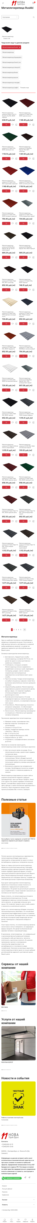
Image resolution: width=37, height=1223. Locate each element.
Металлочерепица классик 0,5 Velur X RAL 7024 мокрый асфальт (26, 578)
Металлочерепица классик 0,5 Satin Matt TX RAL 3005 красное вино (10, 511)
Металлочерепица (8, 52)
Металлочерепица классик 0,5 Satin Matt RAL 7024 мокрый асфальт (26, 314)
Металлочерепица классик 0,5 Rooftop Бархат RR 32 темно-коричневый (8, 248)
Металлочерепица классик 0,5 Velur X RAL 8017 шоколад (9, 611)
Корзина (4, 1192)
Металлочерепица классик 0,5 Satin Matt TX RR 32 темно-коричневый (27, 545)
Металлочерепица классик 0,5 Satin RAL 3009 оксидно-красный (9, 214)
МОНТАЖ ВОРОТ (7, 1062)
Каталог (4, 1186)
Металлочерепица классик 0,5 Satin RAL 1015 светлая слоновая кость (9, 314)
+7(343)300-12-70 (7, 1144)
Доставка (4, 1007)
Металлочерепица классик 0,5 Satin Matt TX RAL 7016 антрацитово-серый (27, 512)
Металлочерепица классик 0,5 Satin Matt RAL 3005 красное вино (9, 478)
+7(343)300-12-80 (7, 1146)
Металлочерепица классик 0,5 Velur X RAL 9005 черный (26, 611)
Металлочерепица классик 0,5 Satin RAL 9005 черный (26, 281)
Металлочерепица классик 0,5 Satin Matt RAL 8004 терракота (9, 347)
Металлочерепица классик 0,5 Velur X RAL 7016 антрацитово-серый (9, 578)
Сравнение (5, 1195)
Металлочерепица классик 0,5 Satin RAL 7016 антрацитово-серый (26, 214)
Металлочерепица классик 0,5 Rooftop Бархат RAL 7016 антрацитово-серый (25, 380)
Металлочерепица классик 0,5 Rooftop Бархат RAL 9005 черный (27, 247)
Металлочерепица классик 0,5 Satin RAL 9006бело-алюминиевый (27, 347)
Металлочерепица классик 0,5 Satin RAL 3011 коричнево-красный (9, 182)
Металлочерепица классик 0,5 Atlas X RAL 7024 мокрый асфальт (26, 413)
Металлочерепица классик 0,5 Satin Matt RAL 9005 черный (9, 413)
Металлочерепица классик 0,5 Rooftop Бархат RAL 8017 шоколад (25, 149)
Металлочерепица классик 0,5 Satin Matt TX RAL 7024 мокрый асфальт (10, 545)
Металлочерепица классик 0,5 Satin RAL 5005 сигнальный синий (26, 182)
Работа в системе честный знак (12, 1117)
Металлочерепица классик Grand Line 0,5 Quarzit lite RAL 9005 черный (9, 115)
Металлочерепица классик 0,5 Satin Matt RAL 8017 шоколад (9, 281)
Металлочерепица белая (10, 72)
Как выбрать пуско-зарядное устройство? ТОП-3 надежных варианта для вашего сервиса (18, 840)
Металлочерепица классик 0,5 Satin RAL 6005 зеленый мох (9, 148)
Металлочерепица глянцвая (10, 82)
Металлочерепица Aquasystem (11, 57)
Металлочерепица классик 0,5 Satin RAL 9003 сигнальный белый (9, 379)
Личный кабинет (7, 1189)
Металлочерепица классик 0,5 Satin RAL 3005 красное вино (26, 114)
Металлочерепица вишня (10, 77)
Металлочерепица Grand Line (11, 62)
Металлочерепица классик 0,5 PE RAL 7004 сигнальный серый (27, 446)
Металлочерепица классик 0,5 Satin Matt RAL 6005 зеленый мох (26, 478)
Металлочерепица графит (10, 87)
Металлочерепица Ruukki (10, 47)
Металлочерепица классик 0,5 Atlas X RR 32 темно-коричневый (10, 446)
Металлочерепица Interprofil (11, 67)
